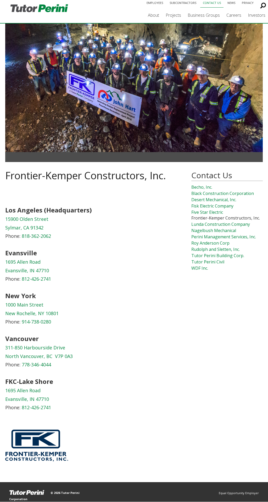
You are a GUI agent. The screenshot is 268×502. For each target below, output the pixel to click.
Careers (233, 15)
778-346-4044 (36, 364)
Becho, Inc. (201, 187)
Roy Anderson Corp (210, 243)
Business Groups (204, 15)
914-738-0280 (36, 322)
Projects (173, 15)
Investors (256, 15)
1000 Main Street (24, 305)
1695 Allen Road (23, 262)
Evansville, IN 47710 (27, 270)
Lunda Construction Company (220, 224)
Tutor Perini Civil (207, 262)
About (153, 15)
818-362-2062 (36, 236)
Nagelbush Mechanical (213, 230)
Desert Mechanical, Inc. (213, 200)
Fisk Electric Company (212, 206)
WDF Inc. (199, 268)
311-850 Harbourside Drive (35, 347)
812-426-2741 (36, 279)
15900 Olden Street (26, 219)
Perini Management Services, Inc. (223, 237)
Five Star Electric (207, 212)
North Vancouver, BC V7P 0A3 (39, 356)
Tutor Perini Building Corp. (217, 255)
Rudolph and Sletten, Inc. (215, 249)
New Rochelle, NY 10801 (32, 313)
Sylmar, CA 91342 (24, 227)
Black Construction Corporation (222, 193)
